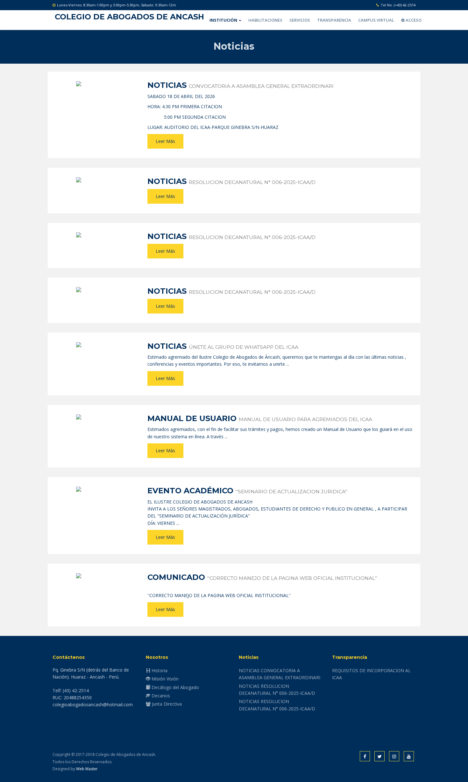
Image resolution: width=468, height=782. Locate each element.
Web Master (87, 768)
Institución (223, 20)
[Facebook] (365, 756)
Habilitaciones (265, 20)
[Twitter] (379, 756)
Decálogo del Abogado (174, 687)
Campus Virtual (376, 20)
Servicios (299, 20)
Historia (158, 670)
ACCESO (413, 20)
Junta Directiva (166, 704)
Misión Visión (164, 679)
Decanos (160, 696)
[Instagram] (394, 756)
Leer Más (165, 141)
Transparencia (334, 20)
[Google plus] (408, 756)
